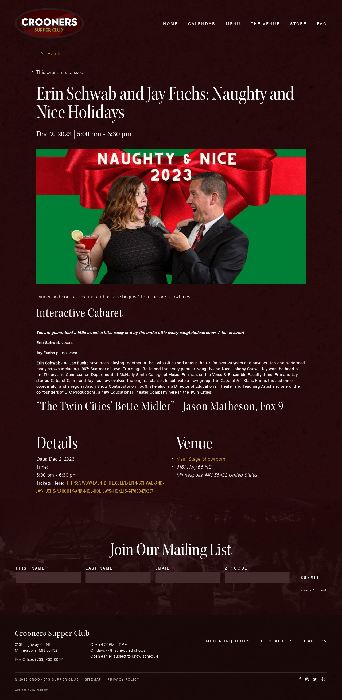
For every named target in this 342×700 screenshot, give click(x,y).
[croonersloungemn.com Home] (49, 23)
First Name (32, 568)
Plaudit (42, 690)
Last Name (101, 568)
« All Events (48, 53)
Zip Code (236, 568)
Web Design (23, 690)
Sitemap (93, 679)
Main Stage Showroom (201, 458)
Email (164, 568)
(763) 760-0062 (49, 659)
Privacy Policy (123, 679)
